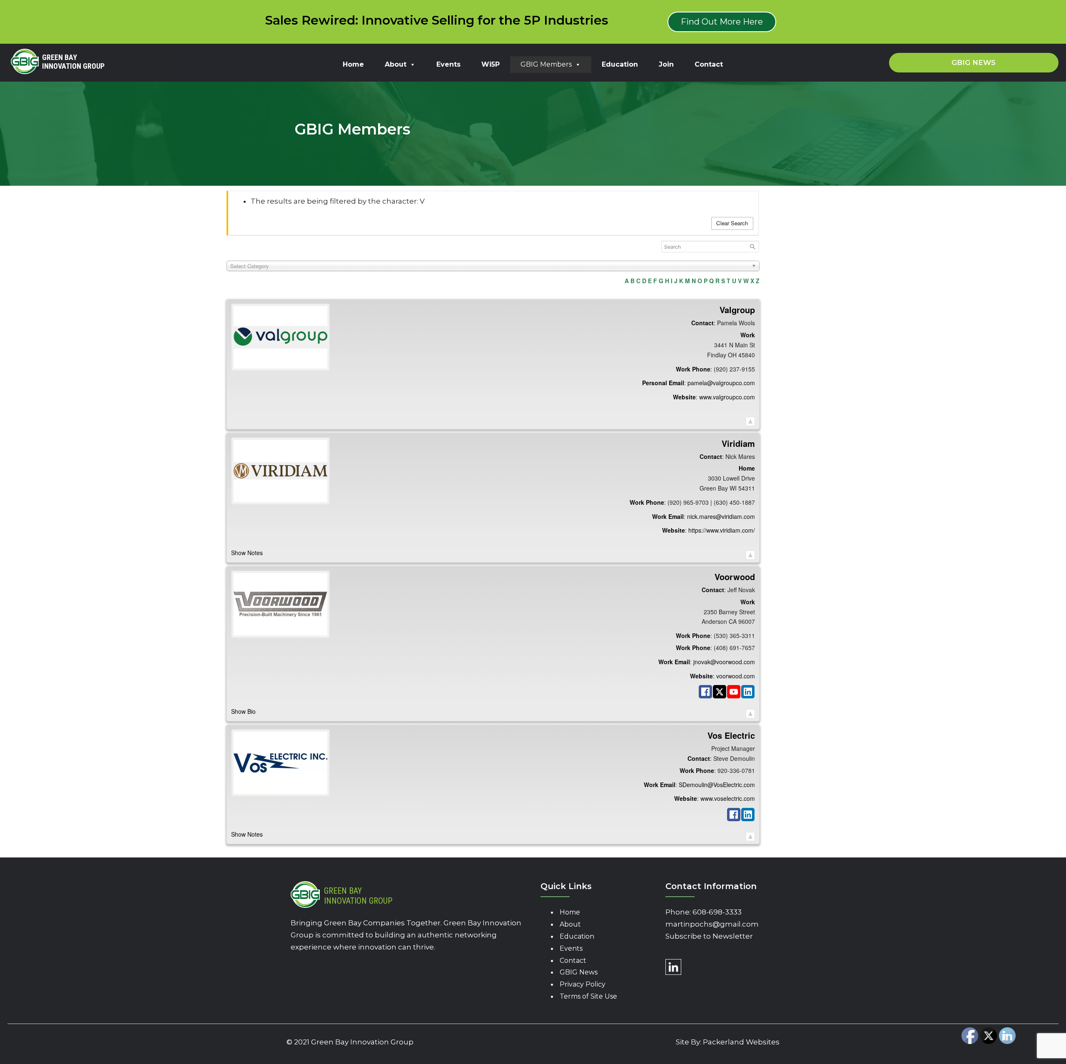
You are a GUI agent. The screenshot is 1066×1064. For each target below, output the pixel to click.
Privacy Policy (582, 984)
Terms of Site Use (588, 996)
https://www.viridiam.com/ (721, 530)
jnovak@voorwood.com (724, 662)
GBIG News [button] (973, 62)
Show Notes (247, 552)
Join (666, 64)
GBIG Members (546, 64)
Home (353, 64)
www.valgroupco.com (727, 397)
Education (620, 64)
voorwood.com (735, 676)
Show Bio (243, 711)
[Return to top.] (750, 419)
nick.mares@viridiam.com (721, 516)
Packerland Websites (741, 1042)
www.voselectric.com (727, 798)
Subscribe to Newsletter (709, 936)
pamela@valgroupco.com (721, 383)
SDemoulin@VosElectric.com (717, 784)
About (395, 64)
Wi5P (490, 64)
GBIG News (579, 972)
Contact (709, 64)
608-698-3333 (717, 912)
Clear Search (732, 223)
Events (448, 64)
